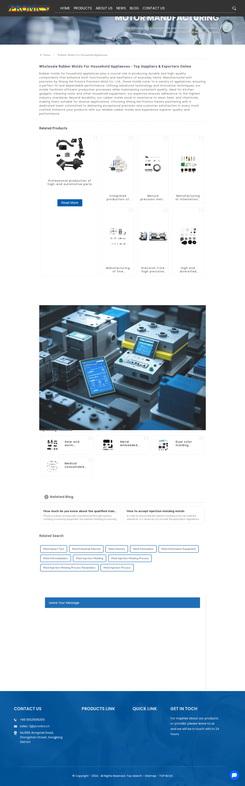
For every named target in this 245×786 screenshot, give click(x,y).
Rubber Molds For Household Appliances (82, 54)
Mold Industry (117, 545)
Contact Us (143, 734)
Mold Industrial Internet (86, 545)
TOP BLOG (166, 776)
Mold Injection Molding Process (130, 554)
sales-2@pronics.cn (40, 726)
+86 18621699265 (37, 719)
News (139, 726)
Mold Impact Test (53, 545)
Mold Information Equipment (179, 545)
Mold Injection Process (117, 564)
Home (47, 54)
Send (122, 671)
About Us (142, 719)
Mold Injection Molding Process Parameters (69, 564)
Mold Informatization (55, 554)
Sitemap (150, 776)
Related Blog (61, 492)
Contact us (191, 744)
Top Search (134, 776)
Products (92, 719)
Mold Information (143, 545)
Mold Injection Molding (89, 554)
